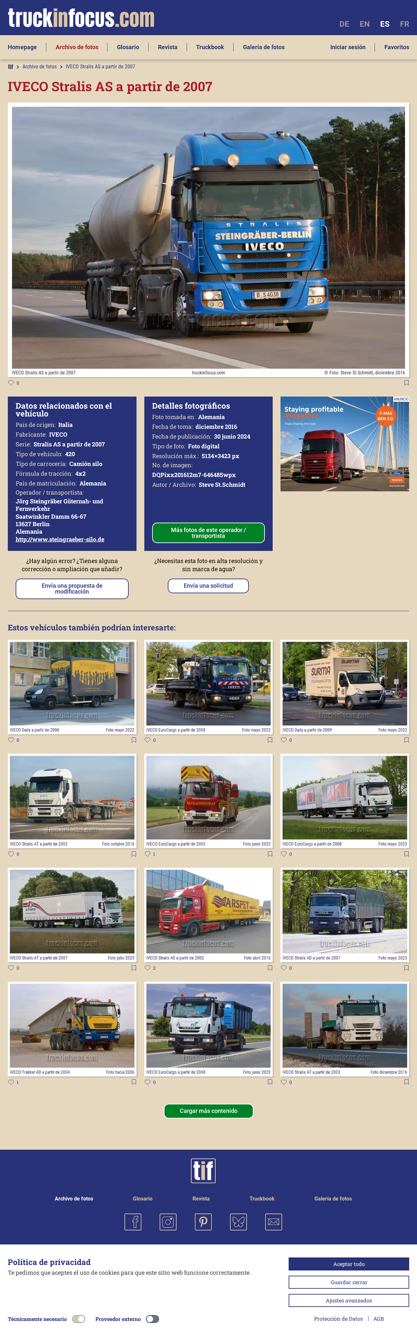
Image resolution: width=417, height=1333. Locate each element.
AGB (378, 1318)
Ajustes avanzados (349, 1300)
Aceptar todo (349, 1263)
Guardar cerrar (349, 1282)
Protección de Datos (338, 1318)
